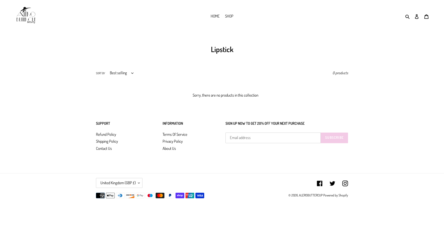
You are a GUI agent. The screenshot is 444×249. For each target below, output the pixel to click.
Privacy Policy (173, 141)
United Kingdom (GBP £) (118, 182)
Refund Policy (106, 134)
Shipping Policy (107, 141)
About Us (169, 148)
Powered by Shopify (335, 195)
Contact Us (104, 148)
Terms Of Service (175, 134)
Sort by (100, 73)
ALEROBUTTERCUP (311, 195)
